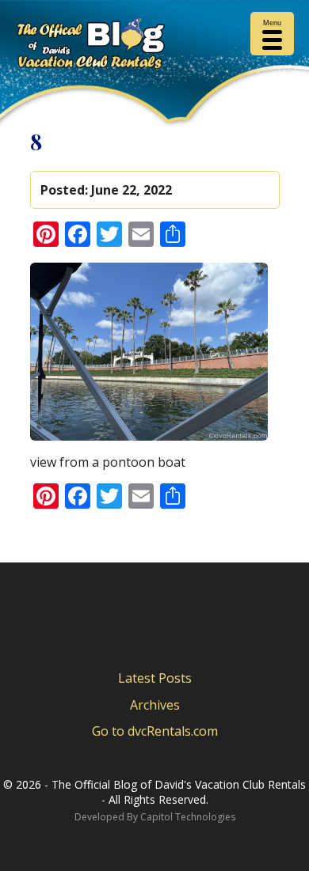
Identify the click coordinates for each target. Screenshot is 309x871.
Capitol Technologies (187, 817)
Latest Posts (155, 678)
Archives (155, 705)
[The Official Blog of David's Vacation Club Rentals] (154, 46)
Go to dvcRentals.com (155, 731)
